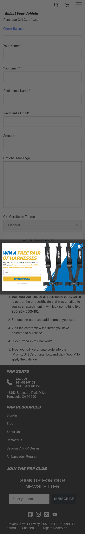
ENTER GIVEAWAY (22, 279)
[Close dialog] (79, 246)
